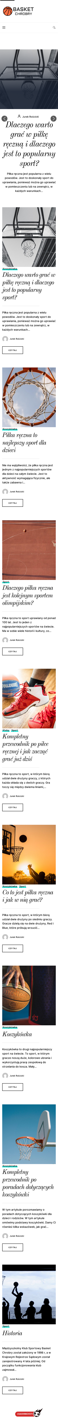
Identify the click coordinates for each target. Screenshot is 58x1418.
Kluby (6, 730)
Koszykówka (10, 268)
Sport (6, 581)
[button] (54, 119)
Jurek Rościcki (30, 116)
